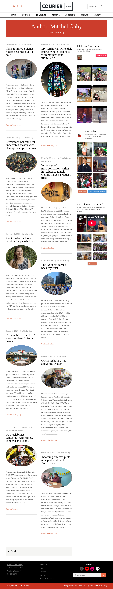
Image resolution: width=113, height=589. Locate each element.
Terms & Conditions (47, 579)
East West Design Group (98, 586)
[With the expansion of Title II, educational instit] (84, 164)
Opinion (26, 15)
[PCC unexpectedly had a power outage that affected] (84, 149)
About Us (43, 565)
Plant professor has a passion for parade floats (21, 240)
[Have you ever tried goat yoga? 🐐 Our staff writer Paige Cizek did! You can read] (84, 73)
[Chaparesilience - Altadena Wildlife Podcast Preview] (84, 247)
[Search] (103, 575)
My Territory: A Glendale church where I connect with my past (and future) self (56, 53)
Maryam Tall (10, 430)
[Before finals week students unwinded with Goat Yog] (100, 180)
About (97, 15)
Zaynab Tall (22, 430)
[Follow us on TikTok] (9, 6)
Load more (92, 263)
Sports (84, 15)
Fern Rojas (64, 158)
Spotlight (43, 572)
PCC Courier (23, 586)
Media (55, 15)
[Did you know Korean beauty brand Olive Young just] (100, 149)
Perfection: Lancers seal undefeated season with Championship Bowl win (21, 145)
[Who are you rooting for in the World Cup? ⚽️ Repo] (84, 180)
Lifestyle (70, 15)
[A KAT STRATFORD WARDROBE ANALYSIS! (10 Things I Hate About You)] (100, 256)
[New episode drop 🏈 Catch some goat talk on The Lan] (100, 164)
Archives (43, 575)
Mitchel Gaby (28, 44)
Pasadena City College (15, 565)
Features (41, 15)
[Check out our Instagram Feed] (17, 6)
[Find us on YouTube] (14, 6)
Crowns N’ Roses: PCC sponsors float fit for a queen (20, 338)
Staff (41, 568)
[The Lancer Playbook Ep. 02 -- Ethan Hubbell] (84, 238)
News (13, 15)
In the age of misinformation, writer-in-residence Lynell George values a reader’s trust (56, 171)
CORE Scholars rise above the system (53, 362)
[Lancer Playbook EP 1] (84, 256)
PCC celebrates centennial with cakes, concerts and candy (19, 437)
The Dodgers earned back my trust (53, 266)
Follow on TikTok (101, 55)
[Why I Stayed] (100, 238)
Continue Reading (12, 125)
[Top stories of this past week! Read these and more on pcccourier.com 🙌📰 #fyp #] (99, 114)
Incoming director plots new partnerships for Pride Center (55, 460)
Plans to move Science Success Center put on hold (19, 51)
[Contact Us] (21, 6)
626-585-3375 (12, 574)
